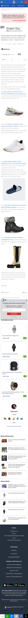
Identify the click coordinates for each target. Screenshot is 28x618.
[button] (14, 303)
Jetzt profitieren (14, 313)
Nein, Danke (14, 316)
